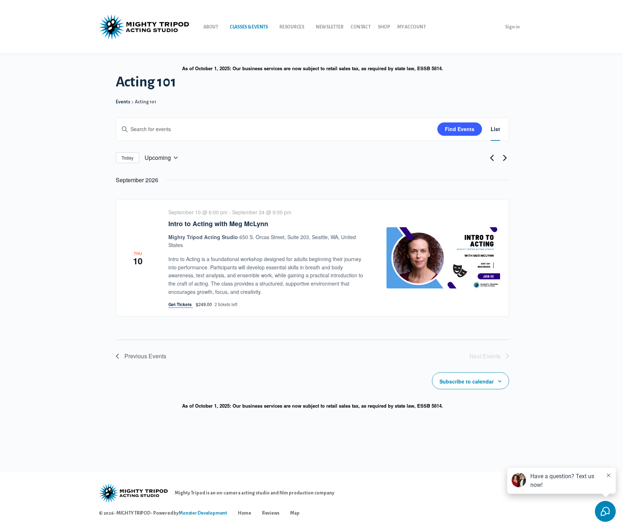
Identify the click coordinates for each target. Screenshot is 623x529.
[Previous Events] (491, 157)
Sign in (512, 27)
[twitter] (507, 500)
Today (127, 157)
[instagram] (494, 500)
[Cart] (493, 27)
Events (123, 101)
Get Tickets (180, 304)
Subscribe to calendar (466, 381)
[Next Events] (504, 157)
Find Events (459, 129)
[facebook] (481, 500)
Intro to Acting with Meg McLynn (218, 223)
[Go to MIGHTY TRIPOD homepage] (144, 26)
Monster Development (203, 513)
